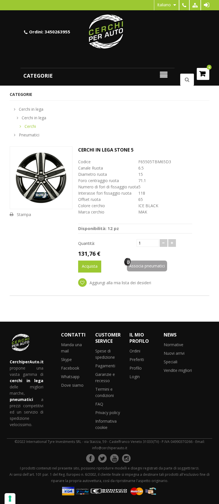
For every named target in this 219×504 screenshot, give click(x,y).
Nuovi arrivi (174, 353)
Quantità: (86, 243)
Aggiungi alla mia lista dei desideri (119, 282)
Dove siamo (72, 385)
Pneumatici (28, 135)
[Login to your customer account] (206, 5)
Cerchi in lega (30, 109)
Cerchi (29, 126)
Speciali (170, 361)
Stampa (24, 214)
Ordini (134, 351)
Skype (66, 359)
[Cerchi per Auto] (109, 31)
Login (134, 376)
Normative (173, 344)
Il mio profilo (139, 338)
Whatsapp (70, 376)
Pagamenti (105, 365)
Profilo (135, 368)
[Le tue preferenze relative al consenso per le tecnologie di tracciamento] (10, 498)
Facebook (70, 368)
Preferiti (136, 359)
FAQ (99, 404)
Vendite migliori (178, 370)
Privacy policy (107, 412)
